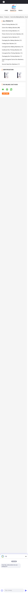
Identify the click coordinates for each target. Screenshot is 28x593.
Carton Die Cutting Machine (9, 31)
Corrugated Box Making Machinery (11, 46)
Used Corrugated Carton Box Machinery (12, 59)
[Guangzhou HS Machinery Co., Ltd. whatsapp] (8, 89)
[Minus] (26, 556)
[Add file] (2, 590)
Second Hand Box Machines (9, 64)
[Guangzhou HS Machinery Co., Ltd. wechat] (12, 89)
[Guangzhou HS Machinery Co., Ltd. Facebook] (3, 2)
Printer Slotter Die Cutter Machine (11, 34)
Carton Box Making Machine (17, 17)
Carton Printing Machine (8, 24)
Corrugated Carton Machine (9, 37)
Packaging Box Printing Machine (10, 56)
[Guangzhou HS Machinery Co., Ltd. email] (4, 89)
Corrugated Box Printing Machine (11, 53)
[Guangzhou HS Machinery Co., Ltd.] (14, 7)
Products (13, 10)
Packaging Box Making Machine (10, 40)
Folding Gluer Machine (8, 43)
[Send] (26, 590)
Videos (20, 10)
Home (6, 10)
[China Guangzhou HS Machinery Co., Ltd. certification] (6, 75)
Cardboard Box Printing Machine (10, 50)
